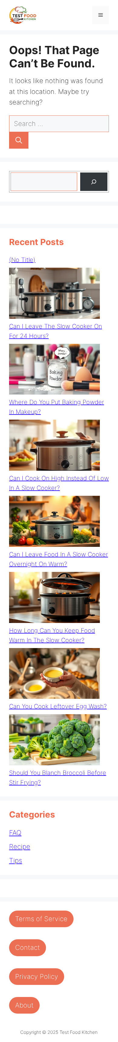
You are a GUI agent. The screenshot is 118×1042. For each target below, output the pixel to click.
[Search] (18, 140)
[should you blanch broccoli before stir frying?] (54, 741)
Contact (27, 947)
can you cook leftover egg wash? (58, 706)
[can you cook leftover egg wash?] (54, 675)
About (24, 1005)
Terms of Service (41, 919)
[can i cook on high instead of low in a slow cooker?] (54, 446)
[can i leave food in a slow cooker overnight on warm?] (54, 523)
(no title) (22, 259)
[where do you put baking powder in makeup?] (54, 371)
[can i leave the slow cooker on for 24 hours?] (54, 294)
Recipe (19, 846)
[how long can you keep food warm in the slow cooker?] (54, 599)
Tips (15, 860)
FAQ (15, 833)
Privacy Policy (36, 976)
